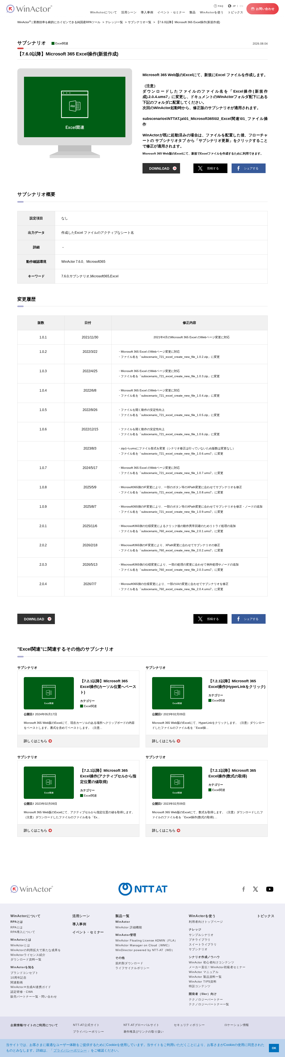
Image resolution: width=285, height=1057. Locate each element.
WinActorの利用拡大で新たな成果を (35, 950)
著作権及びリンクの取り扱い (144, 1031)
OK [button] (274, 1048)
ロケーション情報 (236, 1025)
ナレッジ (195, 929)
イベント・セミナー (88, 932)
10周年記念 (18, 977)
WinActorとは (20, 939)
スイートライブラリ (203, 944)
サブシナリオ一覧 (139, 22)
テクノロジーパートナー (206, 999)
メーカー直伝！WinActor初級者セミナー (217, 967)
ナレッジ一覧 (114, 22)
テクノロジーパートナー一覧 (209, 1004)
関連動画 (16, 982)
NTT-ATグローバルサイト (142, 1025)
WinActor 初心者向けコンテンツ (211, 962)
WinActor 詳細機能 (128, 927)
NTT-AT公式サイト (86, 1025)
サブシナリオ (198, 949)
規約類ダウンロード (129, 963)
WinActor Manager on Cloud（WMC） (143, 945)
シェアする (251, 168)
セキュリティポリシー (189, 1025)
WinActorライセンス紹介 (27, 954)
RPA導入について (22, 932)
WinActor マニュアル (204, 972)
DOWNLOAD (159, 168)
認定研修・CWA (21, 991)
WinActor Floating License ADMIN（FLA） (146, 940)
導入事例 (79, 924)
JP (234, 6)
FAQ (220, 6)
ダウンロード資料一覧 (25, 959)
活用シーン (129, 12)
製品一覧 (122, 916)
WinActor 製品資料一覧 (205, 976)
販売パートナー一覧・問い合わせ (33, 996)
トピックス (266, 916)
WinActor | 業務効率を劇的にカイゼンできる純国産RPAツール (58, 22)
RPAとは (16, 921)
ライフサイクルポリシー (132, 968)
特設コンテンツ (200, 986)
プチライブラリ (200, 939)
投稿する (213, 168)
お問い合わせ (265, 8)
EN (241, 6)
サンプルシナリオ (201, 934)
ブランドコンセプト (24, 972)
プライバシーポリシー (88, 1031)
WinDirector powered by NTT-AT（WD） (145, 950)
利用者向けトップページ (206, 921)
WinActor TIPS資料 (203, 981)
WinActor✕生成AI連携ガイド (30, 987)
